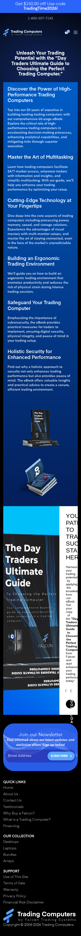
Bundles (9, 855)
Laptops (9, 848)
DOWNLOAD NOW (72, 704)
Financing (11, 826)
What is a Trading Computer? (27, 820)
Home (8, 788)
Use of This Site (15, 877)
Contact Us (12, 800)
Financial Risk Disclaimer (23, 902)
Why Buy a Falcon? (19, 813)
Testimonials (13, 807)
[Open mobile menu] (75, 32)
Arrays (8, 861)
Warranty (10, 890)
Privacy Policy (14, 896)
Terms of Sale (14, 883)
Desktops (11, 842)
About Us (10, 794)
